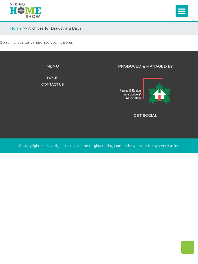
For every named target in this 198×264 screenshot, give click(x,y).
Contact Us (52, 84)
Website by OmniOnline (159, 146)
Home (52, 78)
